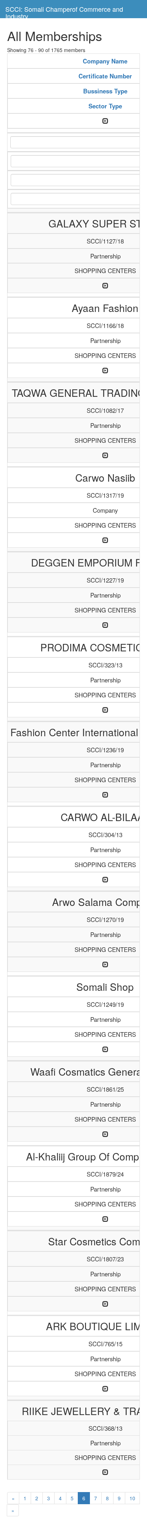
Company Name (105, 61)
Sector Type (105, 106)
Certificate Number (105, 76)
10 (132, 1498)
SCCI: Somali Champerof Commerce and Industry (64, 11)
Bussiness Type (105, 91)
